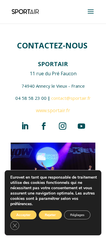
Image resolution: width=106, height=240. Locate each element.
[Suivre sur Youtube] (81, 126)
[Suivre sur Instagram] (62, 126)
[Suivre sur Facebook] (43, 126)
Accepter (23, 215)
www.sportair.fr (53, 110)
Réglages (77, 215)
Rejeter (50, 215)
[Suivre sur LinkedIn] (24, 126)
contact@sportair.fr (71, 98)
